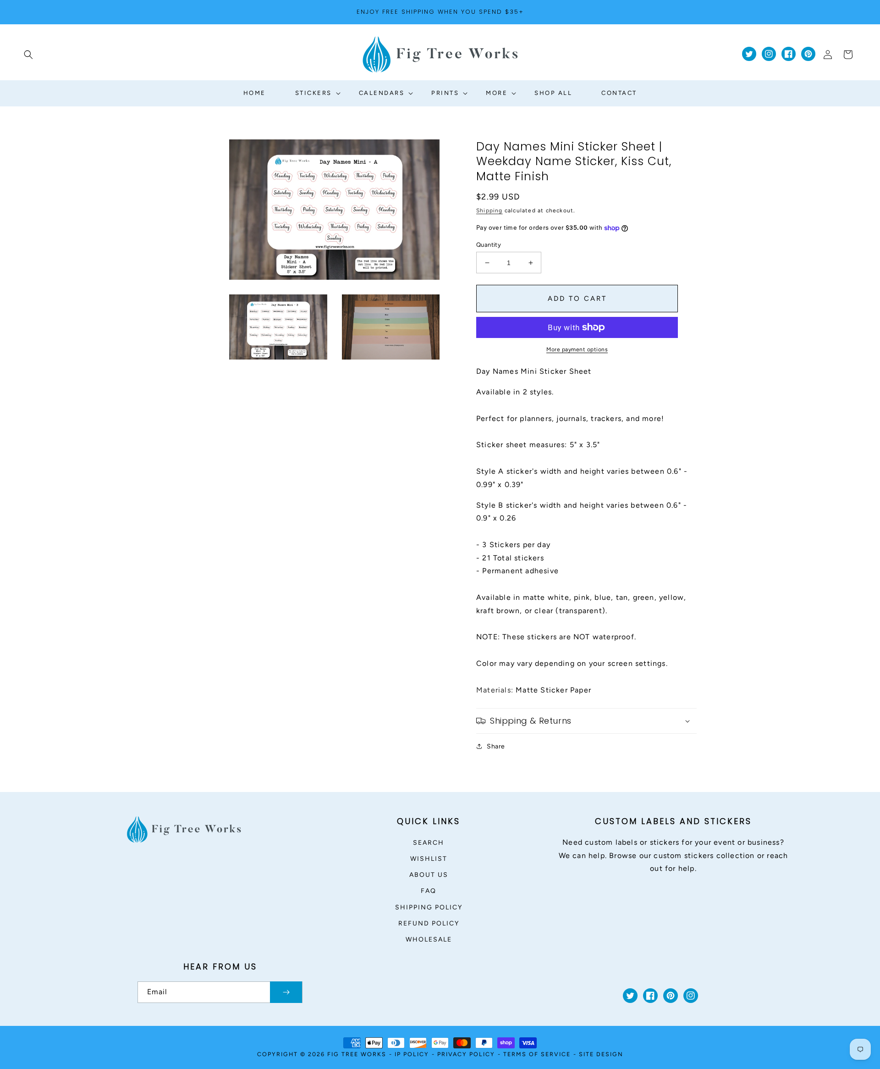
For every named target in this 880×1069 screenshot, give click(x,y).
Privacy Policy (466, 1054)
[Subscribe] (286, 992)
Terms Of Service (537, 1054)
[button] (28, 54)
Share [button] (496, 746)
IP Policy (412, 1054)
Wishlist (428, 859)
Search (428, 843)
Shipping (489, 210)
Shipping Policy (428, 907)
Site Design (601, 1054)
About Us (428, 875)
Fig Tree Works (356, 1054)
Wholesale (429, 939)
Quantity (488, 244)
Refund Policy (428, 923)
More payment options (577, 349)
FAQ (428, 891)
